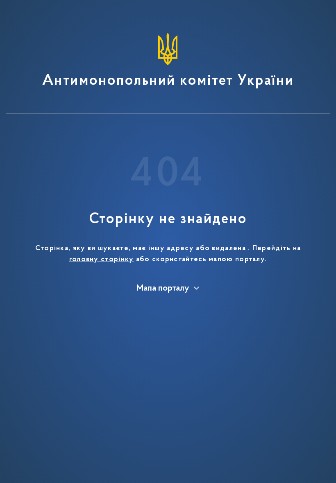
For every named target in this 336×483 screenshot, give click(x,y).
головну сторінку (101, 259)
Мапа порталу (162, 288)
